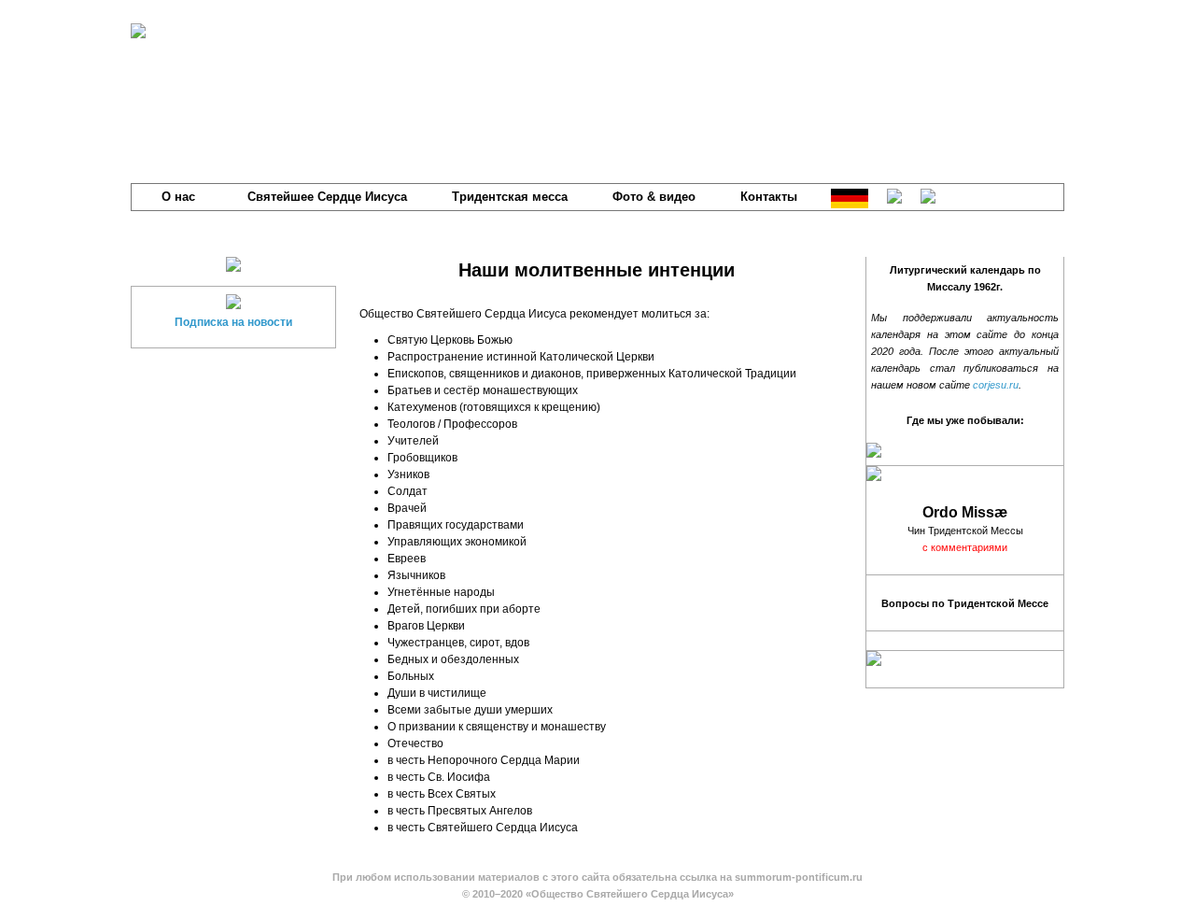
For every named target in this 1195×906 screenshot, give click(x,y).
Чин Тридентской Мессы (965, 530)
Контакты (768, 197)
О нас (178, 197)
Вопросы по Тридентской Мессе (964, 603)
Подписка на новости (233, 322)
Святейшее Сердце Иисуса (327, 197)
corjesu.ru (996, 384)
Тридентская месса (510, 197)
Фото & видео (654, 197)
